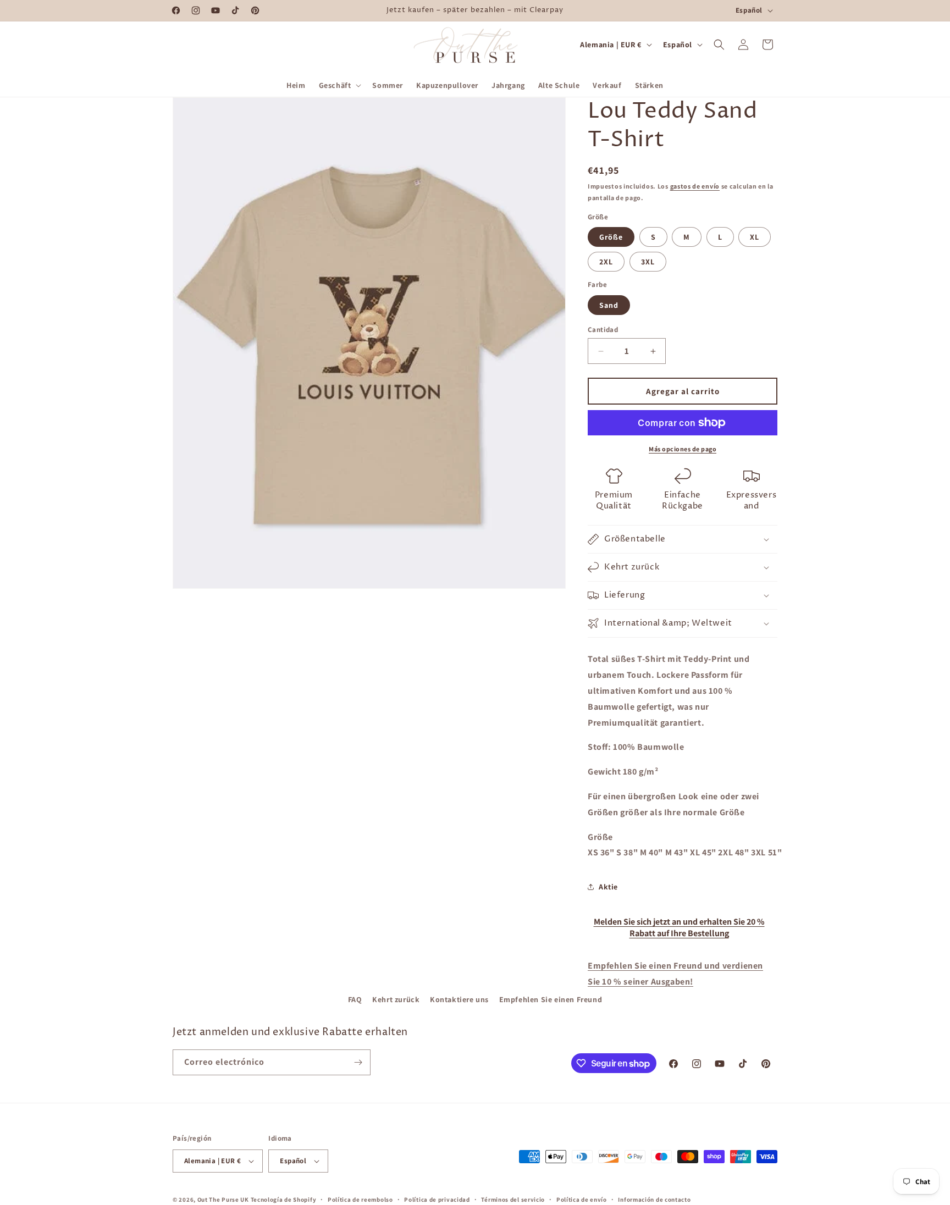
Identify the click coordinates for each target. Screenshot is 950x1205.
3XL (648, 262)
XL (754, 237)
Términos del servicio (513, 1199)
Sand (608, 305)
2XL (606, 262)
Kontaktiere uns (459, 999)
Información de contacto (654, 1199)
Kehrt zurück (395, 999)
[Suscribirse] (358, 1062)
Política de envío (581, 1199)
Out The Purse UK (223, 1199)
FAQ (355, 999)
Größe (611, 237)
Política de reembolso (360, 1199)
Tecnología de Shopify (284, 1199)
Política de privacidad (437, 1199)
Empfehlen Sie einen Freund (551, 999)
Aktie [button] (608, 887)
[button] (339, 85)
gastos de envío (695, 186)
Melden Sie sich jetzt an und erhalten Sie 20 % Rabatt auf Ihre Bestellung (679, 927)
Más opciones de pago (682, 449)
